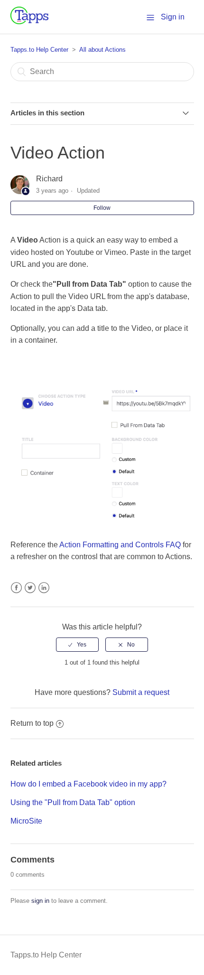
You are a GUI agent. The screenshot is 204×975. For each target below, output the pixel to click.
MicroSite (26, 821)
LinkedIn (44, 588)
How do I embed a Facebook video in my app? (88, 784)
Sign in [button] (173, 17)
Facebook (16, 588)
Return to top (32, 723)
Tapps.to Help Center (39, 49)
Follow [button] (102, 208)
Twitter (30, 588)
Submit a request (140, 692)
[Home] (29, 22)
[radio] (77, 645)
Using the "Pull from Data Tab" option (72, 802)
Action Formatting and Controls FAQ (120, 545)
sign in (40, 900)
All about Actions (102, 49)
